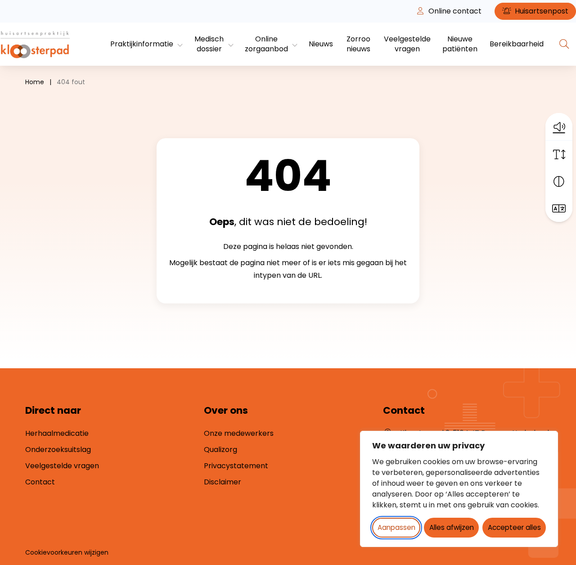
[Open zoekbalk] (564, 44)
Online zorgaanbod (266, 44)
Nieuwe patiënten (459, 44)
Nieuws (321, 44)
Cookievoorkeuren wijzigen (66, 552)
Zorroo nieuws (358, 44)
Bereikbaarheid (517, 44)
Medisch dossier (209, 44)
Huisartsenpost (540, 11)
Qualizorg (220, 449)
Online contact (454, 11)
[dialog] (459, 489)
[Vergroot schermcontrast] (558, 181)
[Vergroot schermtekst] (558, 154)
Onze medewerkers (239, 433)
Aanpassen (396, 527)
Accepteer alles (514, 527)
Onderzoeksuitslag (58, 449)
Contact (40, 482)
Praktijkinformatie (141, 44)
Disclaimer (222, 482)
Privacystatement (236, 466)
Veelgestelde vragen (407, 44)
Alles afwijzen (451, 527)
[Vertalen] (558, 208)
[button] (558, 126)
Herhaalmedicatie (57, 433)
